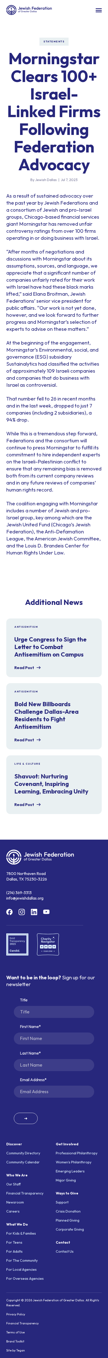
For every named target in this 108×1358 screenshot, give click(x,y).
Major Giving (66, 1180)
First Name (29, 1026)
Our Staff (13, 1184)
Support (62, 1202)
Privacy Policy (15, 1314)
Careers (13, 1211)
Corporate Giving (70, 1229)
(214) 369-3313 (19, 892)
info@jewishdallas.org (24, 898)
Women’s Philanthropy (73, 1162)
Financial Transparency (24, 1193)
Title (24, 999)
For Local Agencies (21, 1269)
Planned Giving (67, 1220)
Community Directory (23, 1153)
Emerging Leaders (70, 1171)
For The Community (22, 1260)
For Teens (14, 1242)
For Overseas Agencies (25, 1278)
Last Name (29, 1053)
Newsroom (15, 1202)
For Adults (14, 1251)
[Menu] (99, 10)
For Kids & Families (21, 1233)
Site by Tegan (15, 1350)
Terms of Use (15, 1332)
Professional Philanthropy (76, 1153)
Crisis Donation (68, 1211)
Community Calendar (23, 1162)
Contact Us (65, 1251)
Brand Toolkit (15, 1341)
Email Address (32, 1079)
